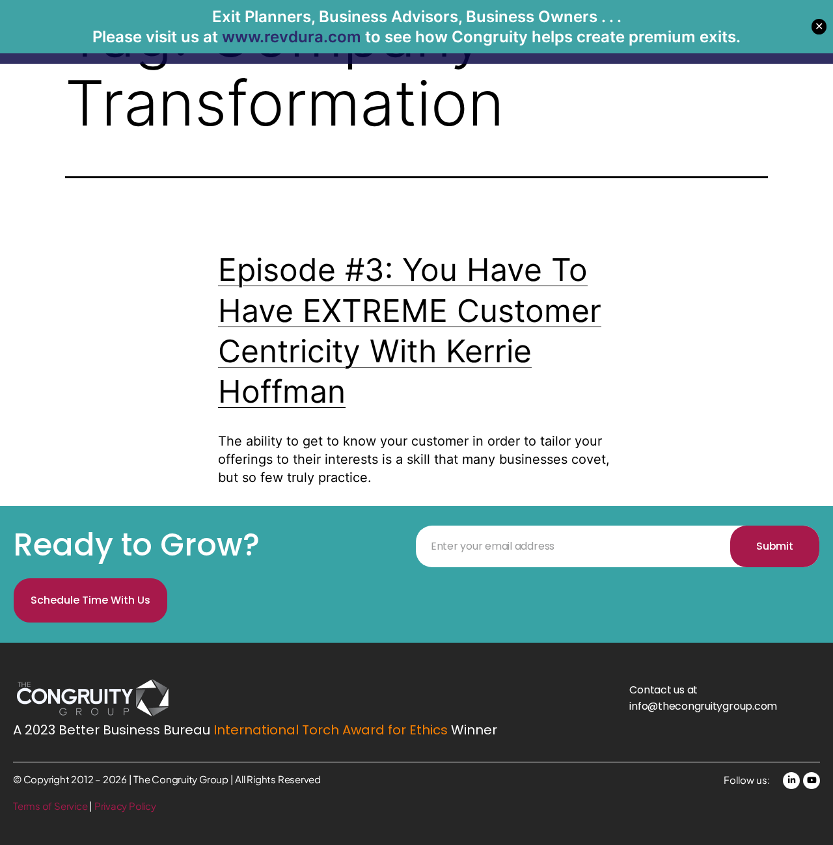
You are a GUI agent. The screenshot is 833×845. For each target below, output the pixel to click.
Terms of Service (51, 805)
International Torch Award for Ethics (330, 730)
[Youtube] (811, 780)
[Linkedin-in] (791, 780)
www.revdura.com (291, 36)
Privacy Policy (125, 805)
